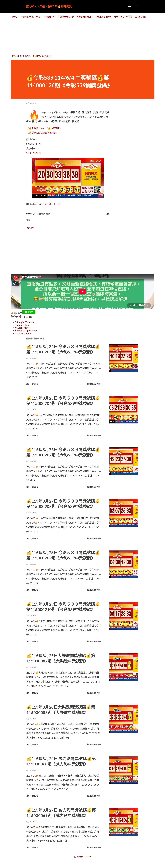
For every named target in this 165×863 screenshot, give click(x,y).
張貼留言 (30, 228)
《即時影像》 (140, 16)
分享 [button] (107, 214)
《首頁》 (15, 16)
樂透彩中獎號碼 (44, 214)
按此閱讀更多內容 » (94, 384)
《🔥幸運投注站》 (35, 128)
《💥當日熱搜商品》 (21, 56)
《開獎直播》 (50, 16)
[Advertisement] (78, 36)
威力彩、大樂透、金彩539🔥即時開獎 (49, 6)
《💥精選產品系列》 (42, 56)
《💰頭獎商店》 (53, 128)
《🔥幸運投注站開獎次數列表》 (42, 132)
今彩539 (35, 214)
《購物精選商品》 (85, 16)
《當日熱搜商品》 (103, 16)
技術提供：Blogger (84, 857)
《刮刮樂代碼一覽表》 (31, 16)
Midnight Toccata (24, 322)
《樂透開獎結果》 (66, 16)
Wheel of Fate (22, 327)
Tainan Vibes (22, 325)
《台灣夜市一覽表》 (123, 16)
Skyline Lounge (23, 333)
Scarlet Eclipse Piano (26, 330)
